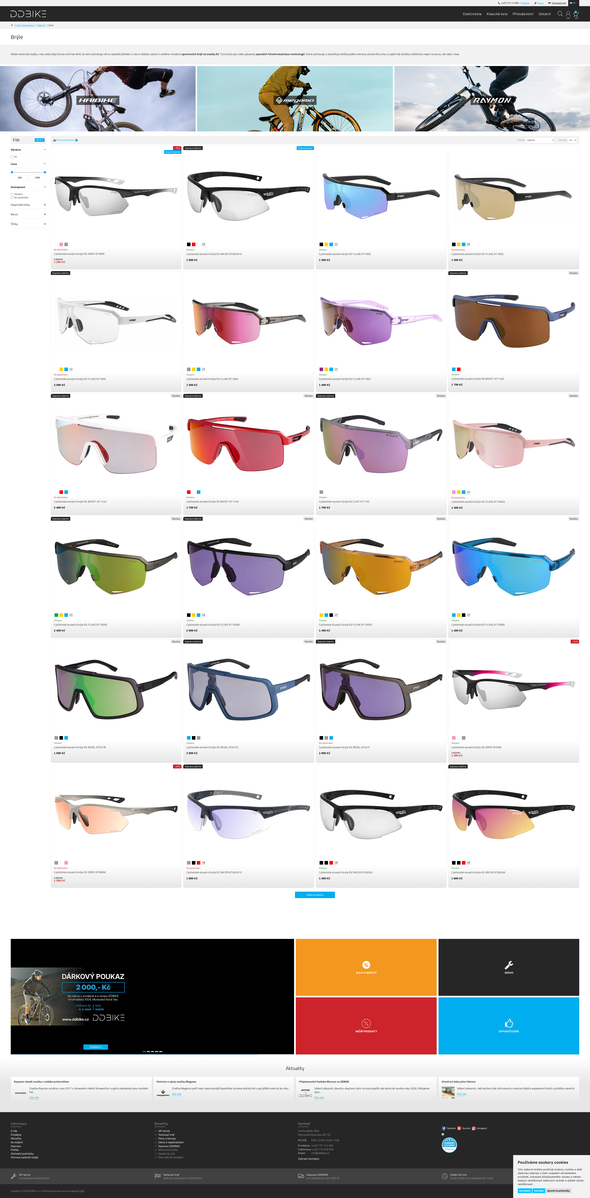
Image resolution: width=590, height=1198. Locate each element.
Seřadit (521, 140)
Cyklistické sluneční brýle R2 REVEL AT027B (80, 747)
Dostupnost (18, 187)
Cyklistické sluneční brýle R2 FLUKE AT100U (212, 379)
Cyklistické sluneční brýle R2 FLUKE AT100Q (477, 254)
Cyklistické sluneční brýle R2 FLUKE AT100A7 (345, 624)
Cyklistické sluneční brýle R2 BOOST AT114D (477, 379)
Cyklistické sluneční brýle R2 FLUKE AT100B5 (478, 624)
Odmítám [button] (539, 1190)
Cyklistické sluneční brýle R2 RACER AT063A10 (214, 254)
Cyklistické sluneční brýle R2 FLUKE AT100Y (345, 379)
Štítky (14, 224)
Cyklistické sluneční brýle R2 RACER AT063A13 (214, 872)
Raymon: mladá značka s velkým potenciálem (41, 1081)
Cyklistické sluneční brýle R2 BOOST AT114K (212, 501)
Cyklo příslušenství (25, 25)
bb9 (82, 1191)
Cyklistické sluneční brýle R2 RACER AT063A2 (346, 872)
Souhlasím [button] (525, 1190)
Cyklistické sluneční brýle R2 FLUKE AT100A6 (213, 624)
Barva (14, 214)
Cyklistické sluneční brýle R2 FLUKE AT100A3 (478, 501)
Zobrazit (562, 140)
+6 (468, 244)
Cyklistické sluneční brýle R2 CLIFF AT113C (344, 501)
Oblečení (41, 25)
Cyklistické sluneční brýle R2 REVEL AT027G (212, 747)
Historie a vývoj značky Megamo (176, 1081)
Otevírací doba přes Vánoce (459, 1081)
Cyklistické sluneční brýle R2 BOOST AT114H (80, 501)
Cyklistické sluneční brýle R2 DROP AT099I (476, 747)
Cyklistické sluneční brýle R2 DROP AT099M (80, 872)
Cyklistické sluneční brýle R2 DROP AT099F (79, 254)
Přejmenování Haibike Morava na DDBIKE (324, 1081)
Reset (39, 140)
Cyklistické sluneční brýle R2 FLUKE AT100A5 (80, 624)
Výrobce (16, 150)
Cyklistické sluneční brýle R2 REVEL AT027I (344, 747)
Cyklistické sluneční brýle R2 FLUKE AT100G (345, 254)
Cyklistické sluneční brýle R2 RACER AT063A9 (478, 872)
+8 (203, 244)
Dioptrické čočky (20, 205)
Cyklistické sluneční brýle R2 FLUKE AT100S (80, 379)
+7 (336, 244)
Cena (14, 164)
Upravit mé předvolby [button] (558, 1190)
